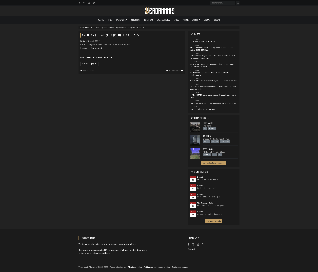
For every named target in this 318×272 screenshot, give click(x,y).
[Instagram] (84, 2)
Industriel (215, 141)
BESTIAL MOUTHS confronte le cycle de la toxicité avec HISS (213, 81)
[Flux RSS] (94, 2)
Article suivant (88, 70)
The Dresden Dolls (205, 203)
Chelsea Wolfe (208, 123)
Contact (191, 249)
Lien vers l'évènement (91, 48)
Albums (217, 19)
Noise (215, 154)
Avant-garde (225, 141)
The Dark (207, 126)
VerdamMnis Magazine (89, 27)
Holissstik (207, 136)
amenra (85, 64)
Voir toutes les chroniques (213, 163)
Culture (186, 19)
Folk (205, 128)
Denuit (200, 177)
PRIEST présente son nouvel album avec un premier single (213, 103)
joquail (94, 64)
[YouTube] (89, 2)
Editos (176, 19)
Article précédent (173, 70)
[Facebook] (79, 2)
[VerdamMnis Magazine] (159, 11)
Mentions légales (135, 267)
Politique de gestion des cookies (157, 267)
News (109, 19)
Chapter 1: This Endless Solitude (216, 139)
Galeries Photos (163, 19)
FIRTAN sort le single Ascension (202, 109)
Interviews (148, 19)
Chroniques (135, 19)
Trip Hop (207, 141)
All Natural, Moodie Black (214, 152)
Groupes (207, 19)
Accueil (101, 19)
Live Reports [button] (121, 19)
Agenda (104, 27)
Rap (220, 154)
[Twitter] (111, 57)
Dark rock (212, 128)
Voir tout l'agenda (214, 221)
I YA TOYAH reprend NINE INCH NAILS (204, 42)
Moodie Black (208, 149)
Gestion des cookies (180, 267)
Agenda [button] (195, 19)
